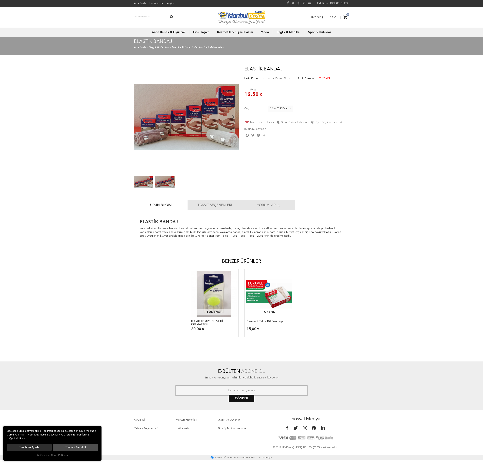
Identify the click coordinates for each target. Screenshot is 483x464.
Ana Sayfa (140, 3)
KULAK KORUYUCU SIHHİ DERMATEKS (207, 323)
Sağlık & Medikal (288, 32)
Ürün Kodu (251, 78)
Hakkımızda (156, 3)
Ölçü (247, 108)
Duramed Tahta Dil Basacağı (264, 321)
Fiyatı (253, 89)
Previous (139, 117)
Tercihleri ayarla (29, 447)
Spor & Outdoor (319, 32)
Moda (265, 32)
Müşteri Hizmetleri (186, 419)
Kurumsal (139, 419)
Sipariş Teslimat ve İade (232, 428)
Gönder (241, 398)
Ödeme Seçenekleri (146, 428)
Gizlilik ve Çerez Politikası (54, 455)
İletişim (170, 3)
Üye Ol (333, 17)
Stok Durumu (306, 78)
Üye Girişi (317, 17)
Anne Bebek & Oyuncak (168, 32)
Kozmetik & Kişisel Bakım (235, 32)
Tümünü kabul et (75, 447)
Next (233, 117)
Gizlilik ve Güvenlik (229, 419)
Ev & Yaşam (201, 32)
